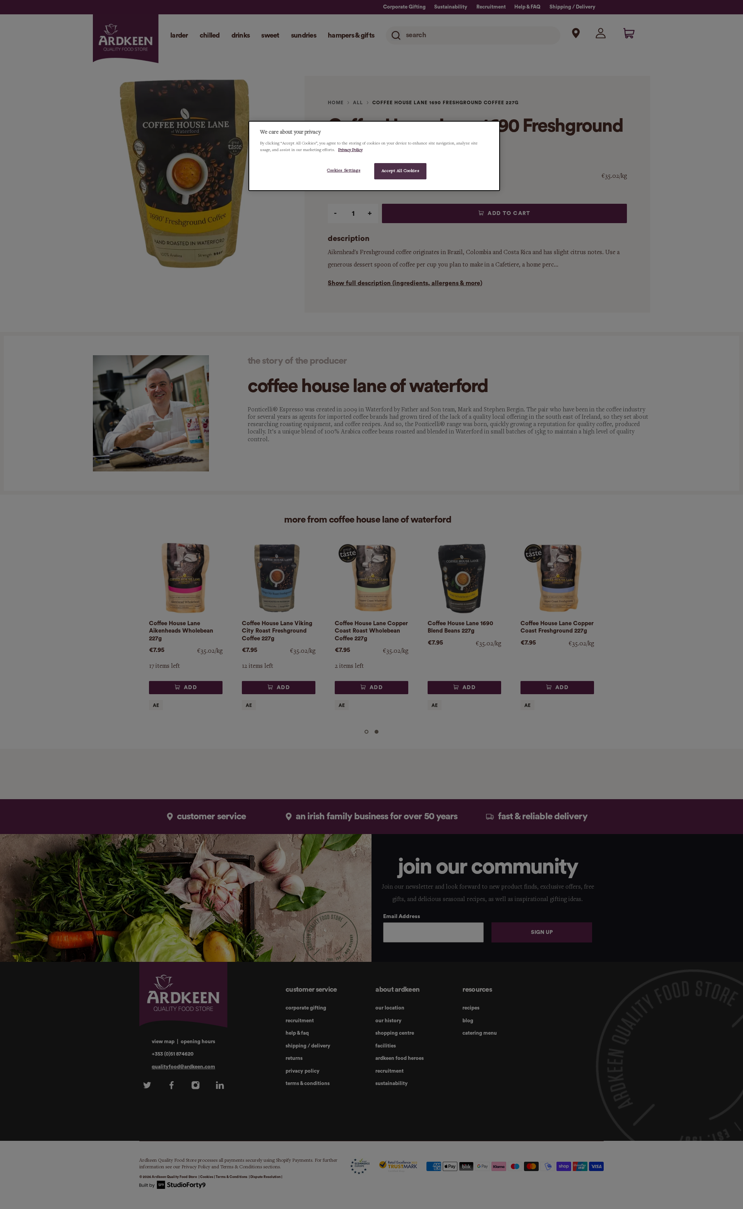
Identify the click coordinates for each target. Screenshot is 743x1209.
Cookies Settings (343, 170)
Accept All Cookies (400, 171)
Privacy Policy (350, 150)
